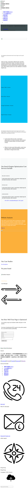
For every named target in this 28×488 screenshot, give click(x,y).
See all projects (4, 264)
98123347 (3, 404)
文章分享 (5, 16)
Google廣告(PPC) (7, 13)
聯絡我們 (5, 20)
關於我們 (5, 15)
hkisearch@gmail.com (5, 436)
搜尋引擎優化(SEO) (8, 12)
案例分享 (5, 18)
